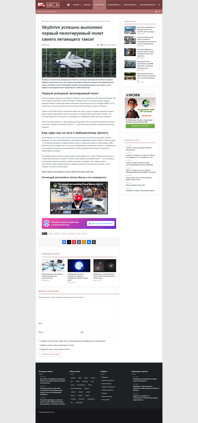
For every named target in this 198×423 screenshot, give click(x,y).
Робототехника (129, 5)
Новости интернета (108, 387)
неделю (80, 395)
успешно (84, 233)
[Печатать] (94, 242)
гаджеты (86, 388)
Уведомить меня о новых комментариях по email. (57, 345)
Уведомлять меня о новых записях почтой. (55, 349)
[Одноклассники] (84, 242)
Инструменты (81, 385)
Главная (46, 21)
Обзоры (76, 5)
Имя (40, 323)
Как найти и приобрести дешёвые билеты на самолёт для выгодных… (146, 29)
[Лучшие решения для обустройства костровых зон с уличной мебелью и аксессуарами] (130, 76)
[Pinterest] (74, 242)
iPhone (78, 381)
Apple (79, 378)
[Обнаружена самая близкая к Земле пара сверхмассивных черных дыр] (104, 265)
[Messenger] (89, 242)
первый (64, 233)
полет (78, 233)
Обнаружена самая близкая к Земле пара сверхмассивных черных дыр (104, 276)
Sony (92, 381)
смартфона (79, 402)
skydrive (50, 233)
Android (73, 378)
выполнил (57, 233)
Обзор (90, 385)
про (72, 402)
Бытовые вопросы (147, 5)
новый (87, 395)
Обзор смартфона (76, 388)
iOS (72, 381)
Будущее (86, 5)
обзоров (73, 399)
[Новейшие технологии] (48, 4)
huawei (93, 378)
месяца (73, 395)
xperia (72, 385)
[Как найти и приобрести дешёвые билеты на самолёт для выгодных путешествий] (130, 30)
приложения (91, 399)
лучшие (80, 392)
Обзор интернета (107, 390)
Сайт (82, 332)
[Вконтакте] (79, 242)
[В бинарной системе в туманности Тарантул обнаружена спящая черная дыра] (79, 265)
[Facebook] (64, 242)
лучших (88, 392)
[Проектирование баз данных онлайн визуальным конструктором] (53, 265)
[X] (69, 242)
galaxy (86, 378)
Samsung (85, 381)
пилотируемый (71, 233)
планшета (81, 399)
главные (73, 392)
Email (41, 332)
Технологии (99, 5)
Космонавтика (113, 5)
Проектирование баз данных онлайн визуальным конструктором (52, 276)
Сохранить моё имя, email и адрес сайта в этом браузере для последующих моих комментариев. (73, 341)
